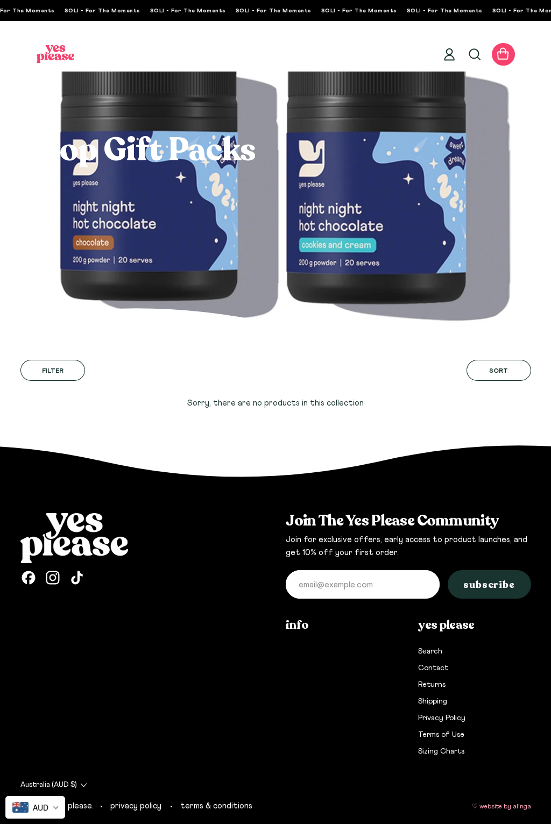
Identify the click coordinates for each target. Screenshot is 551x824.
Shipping (432, 701)
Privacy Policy (441, 718)
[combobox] (35, 807)
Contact (433, 668)
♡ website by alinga (501, 807)
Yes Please (72, 806)
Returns (432, 684)
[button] (474, 54)
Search (430, 651)
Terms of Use (441, 734)
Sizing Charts (441, 751)
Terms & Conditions (216, 806)
